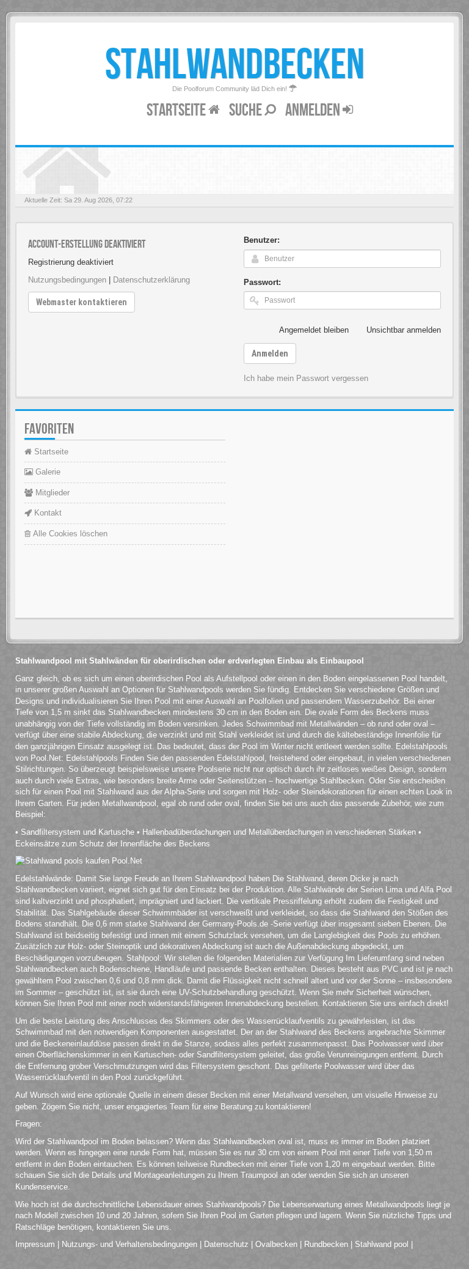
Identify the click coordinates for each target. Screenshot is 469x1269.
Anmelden (314, 110)
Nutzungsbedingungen (67, 279)
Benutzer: (262, 240)
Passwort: (262, 282)
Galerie (46, 471)
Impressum (35, 1244)
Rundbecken (326, 1244)
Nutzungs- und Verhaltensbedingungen (129, 1244)
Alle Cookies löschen (69, 533)
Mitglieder (51, 492)
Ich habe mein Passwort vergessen (306, 378)
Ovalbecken (276, 1244)
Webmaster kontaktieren (81, 302)
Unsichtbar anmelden (403, 330)
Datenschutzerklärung (151, 279)
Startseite (177, 110)
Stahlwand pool (382, 1244)
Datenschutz (226, 1244)
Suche (246, 110)
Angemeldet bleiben (314, 330)
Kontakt (47, 512)
